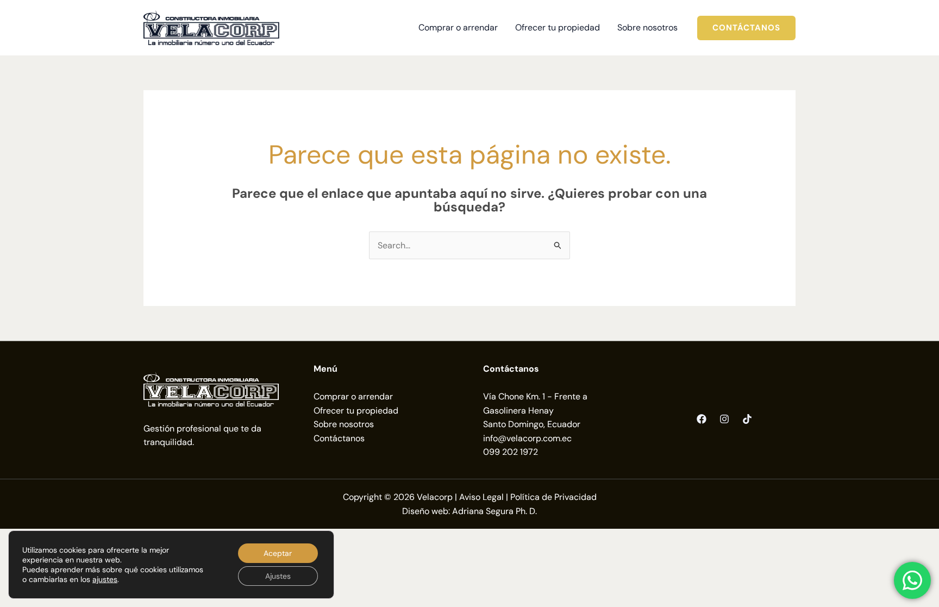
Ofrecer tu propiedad (356, 410)
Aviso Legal (481, 497)
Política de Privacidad (553, 497)
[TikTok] (747, 419)
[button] (746, 28)
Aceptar (278, 553)
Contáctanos (339, 438)
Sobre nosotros (344, 424)
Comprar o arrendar (353, 396)
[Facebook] (701, 419)
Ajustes (278, 576)
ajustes (104, 579)
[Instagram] (724, 419)
